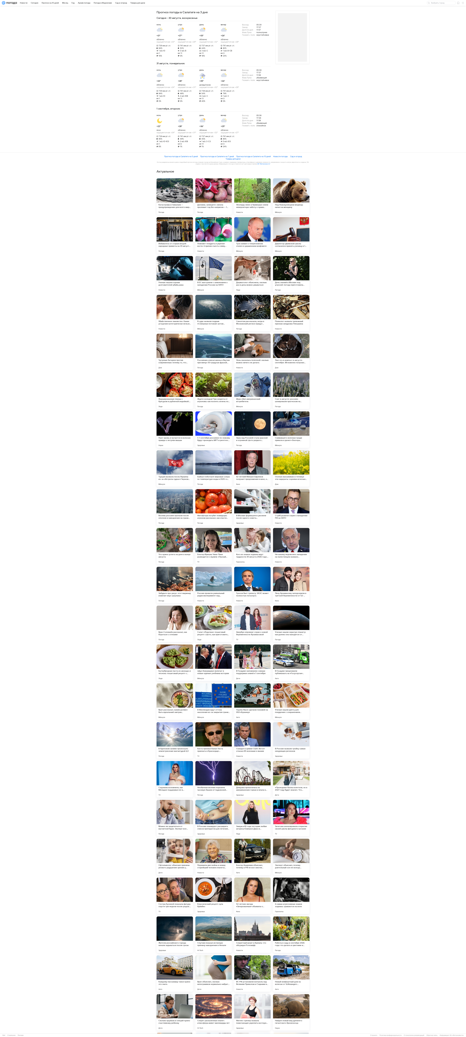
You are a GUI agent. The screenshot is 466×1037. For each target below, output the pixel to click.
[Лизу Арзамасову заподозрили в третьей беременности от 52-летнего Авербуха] (291, 585)
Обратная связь (431, 1035)
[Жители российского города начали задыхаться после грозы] (175, 934)
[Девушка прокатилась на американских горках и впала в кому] (252, 779)
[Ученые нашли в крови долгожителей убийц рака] (175, 274)
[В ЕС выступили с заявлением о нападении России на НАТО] (213, 274)
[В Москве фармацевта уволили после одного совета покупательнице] (252, 507)
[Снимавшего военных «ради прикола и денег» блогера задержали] (291, 429)
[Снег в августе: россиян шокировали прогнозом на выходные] (291, 391)
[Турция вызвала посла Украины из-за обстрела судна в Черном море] (175, 468)
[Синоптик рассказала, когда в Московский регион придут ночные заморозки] (252, 313)
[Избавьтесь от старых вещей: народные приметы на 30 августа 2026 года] (175, 235)
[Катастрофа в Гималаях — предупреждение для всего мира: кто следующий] (175, 196)
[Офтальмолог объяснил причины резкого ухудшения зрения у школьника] (175, 857)
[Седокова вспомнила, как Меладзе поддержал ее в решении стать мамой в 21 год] (175, 779)
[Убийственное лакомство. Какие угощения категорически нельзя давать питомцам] (175, 313)
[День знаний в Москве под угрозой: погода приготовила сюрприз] (291, 274)
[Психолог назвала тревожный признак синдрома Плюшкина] (291, 313)
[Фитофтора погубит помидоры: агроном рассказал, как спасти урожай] (213, 507)
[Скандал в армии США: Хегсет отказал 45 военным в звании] (252, 740)
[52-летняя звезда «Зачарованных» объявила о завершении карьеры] (252, 896)
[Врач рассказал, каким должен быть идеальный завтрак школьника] (175, 701)
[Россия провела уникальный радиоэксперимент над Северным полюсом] (213, 585)
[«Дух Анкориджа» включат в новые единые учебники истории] (213, 663)
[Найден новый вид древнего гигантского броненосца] (291, 1012)
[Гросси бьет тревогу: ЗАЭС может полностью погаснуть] (252, 585)
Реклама (21, 1035)
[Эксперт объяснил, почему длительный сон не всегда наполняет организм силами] (291, 857)
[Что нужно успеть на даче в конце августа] (175, 546)
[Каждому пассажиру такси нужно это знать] (175, 973)
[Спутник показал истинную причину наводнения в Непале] (213, 934)
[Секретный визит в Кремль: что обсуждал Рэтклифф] (252, 934)
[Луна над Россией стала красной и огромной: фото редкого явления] (252, 429)
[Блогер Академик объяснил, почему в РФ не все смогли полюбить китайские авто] (252, 857)
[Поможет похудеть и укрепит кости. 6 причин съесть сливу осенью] (213, 235)
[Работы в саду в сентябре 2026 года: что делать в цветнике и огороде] (291, 934)
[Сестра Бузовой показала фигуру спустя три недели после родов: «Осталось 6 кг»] (175, 896)
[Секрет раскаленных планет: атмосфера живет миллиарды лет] (213, 1012)
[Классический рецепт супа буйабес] (213, 896)
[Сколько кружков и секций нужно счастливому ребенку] (175, 1012)
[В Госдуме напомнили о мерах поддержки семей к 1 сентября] (252, 663)
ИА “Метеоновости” (263, 164)
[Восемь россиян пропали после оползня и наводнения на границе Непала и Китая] (175, 507)
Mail (3, 1035)
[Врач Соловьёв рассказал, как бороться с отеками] (175, 624)
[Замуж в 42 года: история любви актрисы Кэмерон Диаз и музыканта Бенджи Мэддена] (252, 818)
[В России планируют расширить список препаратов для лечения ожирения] (213, 818)
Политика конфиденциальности (390, 1035)
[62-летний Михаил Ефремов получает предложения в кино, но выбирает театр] (252, 468)
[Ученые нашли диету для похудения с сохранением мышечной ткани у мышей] (291, 701)
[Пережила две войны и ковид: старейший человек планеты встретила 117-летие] (213, 857)
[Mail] (3, 3)
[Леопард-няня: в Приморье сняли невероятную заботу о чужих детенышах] (252, 196)
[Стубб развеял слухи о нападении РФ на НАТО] (291, 507)
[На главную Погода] (11, 3)
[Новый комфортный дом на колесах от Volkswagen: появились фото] (291, 973)
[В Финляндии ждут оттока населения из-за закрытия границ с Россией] (213, 701)
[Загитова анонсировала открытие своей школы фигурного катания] (291, 818)
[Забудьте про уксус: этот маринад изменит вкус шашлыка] (175, 585)
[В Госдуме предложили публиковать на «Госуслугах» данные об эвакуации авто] (291, 663)
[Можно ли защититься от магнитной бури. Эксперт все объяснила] (175, 818)
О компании (11, 1035)
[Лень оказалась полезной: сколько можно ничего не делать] (252, 352)
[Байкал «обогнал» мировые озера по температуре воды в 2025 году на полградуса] (213, 468)
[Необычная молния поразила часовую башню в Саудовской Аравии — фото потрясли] (213, 779)
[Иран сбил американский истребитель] (252, 391)
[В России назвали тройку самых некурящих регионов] (291, 740)
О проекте (373, 1035)
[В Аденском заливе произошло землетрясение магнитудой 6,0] (175, 740)
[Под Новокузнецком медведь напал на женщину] (291, 196)
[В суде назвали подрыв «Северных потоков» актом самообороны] (213, 313)
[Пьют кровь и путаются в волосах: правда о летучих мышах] (175, 429)
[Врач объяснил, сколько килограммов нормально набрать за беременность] (213, 973)
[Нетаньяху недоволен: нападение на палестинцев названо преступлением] (291, 546)
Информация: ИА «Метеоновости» (452, 1035)
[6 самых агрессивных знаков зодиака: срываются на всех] (291, 896)
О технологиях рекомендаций (414, 1035)
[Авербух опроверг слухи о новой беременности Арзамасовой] (252, 624)
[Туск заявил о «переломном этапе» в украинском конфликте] (252, 235)
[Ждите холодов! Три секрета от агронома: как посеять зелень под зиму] (213, 391)
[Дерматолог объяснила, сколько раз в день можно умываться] (252, 274)
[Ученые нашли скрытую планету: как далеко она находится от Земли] (291, 624)
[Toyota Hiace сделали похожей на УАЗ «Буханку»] (252, 701)
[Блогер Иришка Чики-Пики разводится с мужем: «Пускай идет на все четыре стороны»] (213, 546)
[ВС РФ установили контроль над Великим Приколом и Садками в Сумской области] (252, 973)
